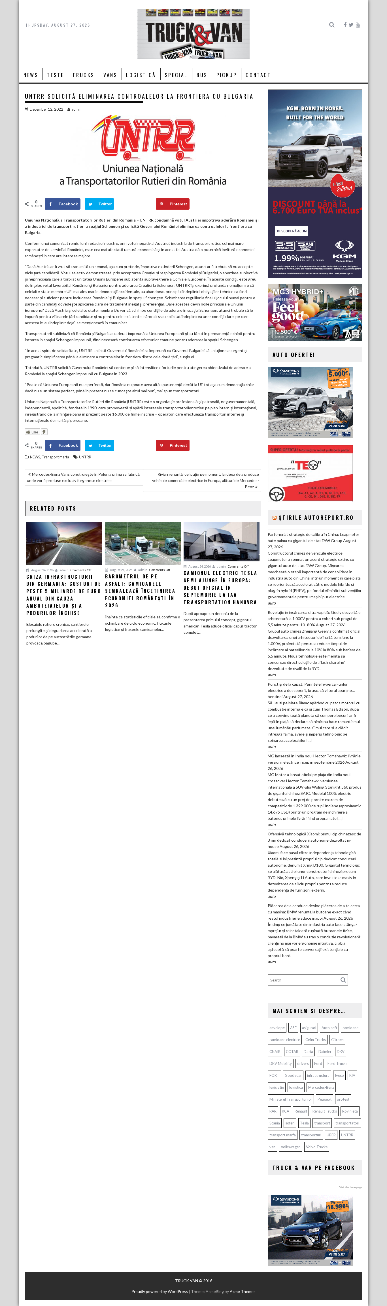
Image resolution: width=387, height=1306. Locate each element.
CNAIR (274, 1051)
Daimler (324, 1051)
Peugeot (324, 1099)
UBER (331, 1135)
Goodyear (293, 1075)
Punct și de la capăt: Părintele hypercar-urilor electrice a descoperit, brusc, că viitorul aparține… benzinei (311, 690)
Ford (318, 1063)
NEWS (31, 75)
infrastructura (318, 1075)
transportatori (347, 1123)
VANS (110, 75)
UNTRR (85, 457)
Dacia (308, 1051)
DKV (341, 1051)
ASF (293, 1027)
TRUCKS (84, 75)
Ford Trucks (337, 1063)
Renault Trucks (324, 1111)
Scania (274, 1123)
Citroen (337, 1039)
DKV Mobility (280, 1063)
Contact (258, 75)
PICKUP (226, 75)
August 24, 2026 (42, 570)
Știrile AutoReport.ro (316, 517)
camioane (350, 1027)
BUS (202, 75)
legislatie (276, 1087)
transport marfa (282, 1135)
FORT (274, 1075)
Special (176, 75)
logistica (296, 1087)
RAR (273, 1111)
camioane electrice (284, 1039)
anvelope (277, 1027)
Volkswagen (291, 1147)
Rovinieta (350, 1111)
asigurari (309, 1027)
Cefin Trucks (315, 1039)
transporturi (311, 1135)
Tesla (304, 1123)
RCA (285, 1111)
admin (76, 109)
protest (343, 1099)
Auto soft (329, 1027)
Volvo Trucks (317, 1147)
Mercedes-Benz (321, 1087)
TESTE (55, 75)
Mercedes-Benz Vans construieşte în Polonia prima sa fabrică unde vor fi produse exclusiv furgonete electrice (83, 477)
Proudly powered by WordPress (159, 1291)
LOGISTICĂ (141, 75)
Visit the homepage (350, 1187)
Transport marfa (55, 457)
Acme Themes (243, 1291)
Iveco (339, 1075)
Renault (301, 1111)
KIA (352, 1075)
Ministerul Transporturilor (290, 1099)
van (272, 1147)
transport (322, 1123)
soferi (290, 1123)
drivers (303, 1063)
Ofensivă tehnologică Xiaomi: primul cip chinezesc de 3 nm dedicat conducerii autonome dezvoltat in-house (314, 840)
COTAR (292, 1051)
